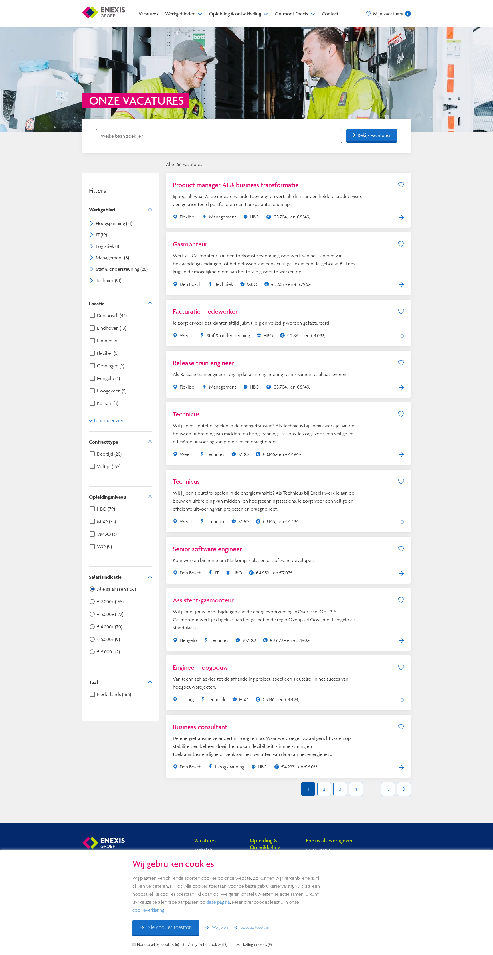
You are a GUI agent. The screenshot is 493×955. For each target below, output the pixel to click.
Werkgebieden (180, 14)
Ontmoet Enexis (291, 14)
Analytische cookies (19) (207, 944)
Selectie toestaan (255, 927)
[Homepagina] (103, 13)
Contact (330, 14)
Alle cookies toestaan (169, 927)
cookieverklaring (148, 910)
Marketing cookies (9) (254, 944)
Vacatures (148, 14)
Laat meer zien (109, 420)
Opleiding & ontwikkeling (235, 14)
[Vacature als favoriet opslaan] (401, 185)
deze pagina (218, 902)
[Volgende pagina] (404, 789)
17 (388, 789)
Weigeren (220, 927)
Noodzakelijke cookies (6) (158, 944)
